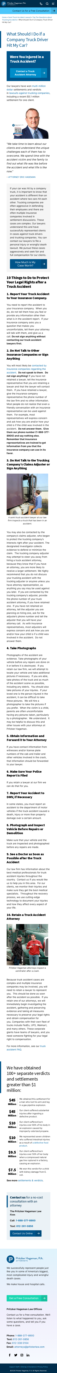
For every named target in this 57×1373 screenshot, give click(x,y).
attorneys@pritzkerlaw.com (29, 1346)
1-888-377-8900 (24, 1335)
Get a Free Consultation (23, 1298)
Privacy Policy (43, 1367)
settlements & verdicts (30, 1180)
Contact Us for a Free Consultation (30, 10)
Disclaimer (32, 1367)
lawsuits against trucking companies (29, 93)
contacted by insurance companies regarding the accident (26, 369)
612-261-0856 (21, 1339)
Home (4, 17)
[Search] (47, 4)
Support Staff (14, 1367)
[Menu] (53, 4)
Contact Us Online (22, 1233)
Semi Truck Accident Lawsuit (19, 17)
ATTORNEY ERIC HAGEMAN (21, 177)
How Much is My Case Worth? (25, 264)
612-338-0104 (20, 1343)
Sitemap (24, 1367)
